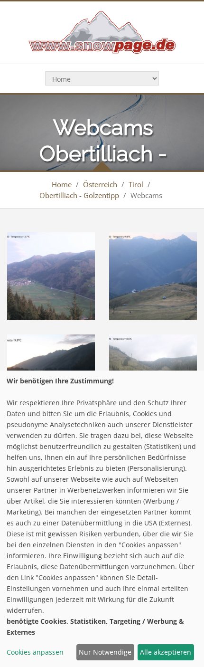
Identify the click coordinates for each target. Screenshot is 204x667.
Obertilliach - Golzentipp (79, 195)
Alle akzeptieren (165, 652)
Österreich (100, 184)
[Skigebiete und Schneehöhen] (101, 31)
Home (62, 184)
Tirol (136, 184)
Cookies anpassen (35, 652)
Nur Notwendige (105, 652)
